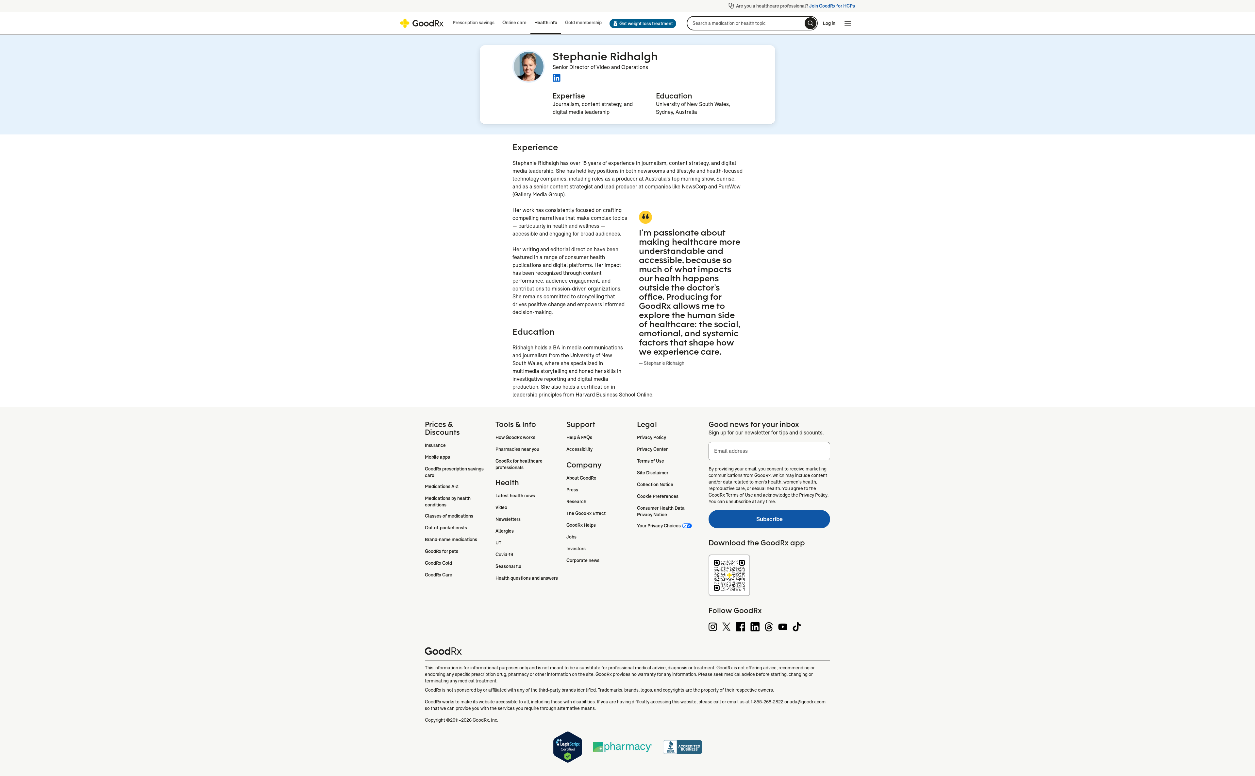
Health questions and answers (526, 578)
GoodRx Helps (581, 525)
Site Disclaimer (652, 473)
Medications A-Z (442, 486)
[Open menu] (848, 23)
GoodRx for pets (441, 551)
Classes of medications (449, 516)
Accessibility (579, 449)
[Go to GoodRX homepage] (421, 23)
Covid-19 (504, 554)
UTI (499, 543)
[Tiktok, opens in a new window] (797, 626)
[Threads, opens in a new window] (769, 626)
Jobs (571, 537)
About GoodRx (581, 478)
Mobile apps (437, 457)
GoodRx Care (438, 575)
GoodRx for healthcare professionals (519, 464)
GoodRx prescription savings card (455, 472)
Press (572, 490)
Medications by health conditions (448, 501)
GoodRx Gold (438, 563)
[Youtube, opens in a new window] (782, 627)
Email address (731, 451)
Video (501, 507)
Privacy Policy (651, 437)
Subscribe (746, 520)
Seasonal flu (508, 566)
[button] (643, 23)
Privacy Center (652, 449)
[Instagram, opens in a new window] (713, 627)
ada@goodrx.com (808, 702)
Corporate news (582, 560)
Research (576, 501)
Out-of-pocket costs (446, 528)
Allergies (504, 531)
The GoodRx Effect (586, 513)
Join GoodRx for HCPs (832, 6)
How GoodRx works (515, 437)
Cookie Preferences (657, 496)
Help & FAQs (579, 437)
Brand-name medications (451, 539)
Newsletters (508, 519)
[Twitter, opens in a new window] (726, 627)
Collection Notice (655, 484)
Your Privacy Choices (659, 526)
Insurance (435, 445)
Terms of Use (650, 461)
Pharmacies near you (517, 449)
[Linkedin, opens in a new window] (755, 626)
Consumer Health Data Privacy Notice (661, 511)
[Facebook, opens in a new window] (740, 626)
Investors (576, 549)
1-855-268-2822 (767, 702)
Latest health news (515, 496)
